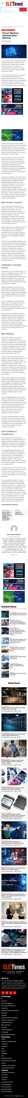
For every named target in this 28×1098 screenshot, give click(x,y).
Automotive (12, 672)
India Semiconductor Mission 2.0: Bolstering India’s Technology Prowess (12, 842)
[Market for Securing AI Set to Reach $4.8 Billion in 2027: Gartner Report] (14, 856)
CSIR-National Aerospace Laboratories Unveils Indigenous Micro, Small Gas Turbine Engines (18, 622)
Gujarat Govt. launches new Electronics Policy (19, 513)
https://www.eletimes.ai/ (14, 536)
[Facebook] (11, 554)
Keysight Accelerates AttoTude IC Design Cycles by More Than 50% (13, 708)
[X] (16, 554)
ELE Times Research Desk (7, 711)
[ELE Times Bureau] (14, 528)
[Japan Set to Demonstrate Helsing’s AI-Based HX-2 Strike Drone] (5, 665)
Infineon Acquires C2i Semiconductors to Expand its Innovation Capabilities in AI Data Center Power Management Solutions (17, 631)
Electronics (12, 638)
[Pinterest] (10, 992)
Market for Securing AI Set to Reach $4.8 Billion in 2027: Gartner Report (13, 868)
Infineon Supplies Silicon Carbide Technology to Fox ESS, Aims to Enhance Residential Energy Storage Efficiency (13, 815)
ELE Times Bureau (6, 41)
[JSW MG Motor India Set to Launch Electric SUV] (5, 674)
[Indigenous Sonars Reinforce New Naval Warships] (5, 657)
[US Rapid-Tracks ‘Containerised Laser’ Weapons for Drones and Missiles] (5, 649)
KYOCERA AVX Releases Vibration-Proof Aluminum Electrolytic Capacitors (12, 788)
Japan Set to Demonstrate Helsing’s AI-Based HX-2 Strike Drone (17, 666)
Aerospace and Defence (14, 646)
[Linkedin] (14, 554)
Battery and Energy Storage (6, 786)
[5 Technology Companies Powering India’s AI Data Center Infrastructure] (5, 614)
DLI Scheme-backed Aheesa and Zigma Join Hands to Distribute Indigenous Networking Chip (14, 923)
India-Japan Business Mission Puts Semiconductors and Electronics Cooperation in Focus (18, 641)
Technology (7, 26)
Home (2, 26)
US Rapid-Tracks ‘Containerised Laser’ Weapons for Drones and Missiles (17, 649)
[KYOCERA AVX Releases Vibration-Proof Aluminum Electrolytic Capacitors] (14, 776)
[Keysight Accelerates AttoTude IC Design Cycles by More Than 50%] (14, 696)
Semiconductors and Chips (6, 840)
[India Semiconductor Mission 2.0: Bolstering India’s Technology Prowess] (14, 830)
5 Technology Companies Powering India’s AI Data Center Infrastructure (13, 734)
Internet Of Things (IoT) (15, 26)
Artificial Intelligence (13, 612)
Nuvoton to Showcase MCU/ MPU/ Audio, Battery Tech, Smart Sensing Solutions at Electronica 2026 (13, 896)
